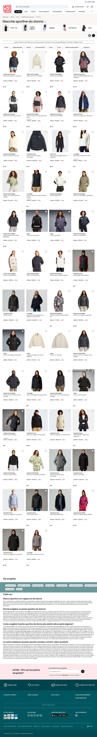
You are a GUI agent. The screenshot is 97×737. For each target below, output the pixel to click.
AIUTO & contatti (55, 695)
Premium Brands (57, 11)
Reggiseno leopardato (24, 585)
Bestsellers (82, 11)
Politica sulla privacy (46, 726)
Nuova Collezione (44, 11)
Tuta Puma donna (10, 585)
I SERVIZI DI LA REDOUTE (33, 695)
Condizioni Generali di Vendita (10, 726)
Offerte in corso (37, 726)
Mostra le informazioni (48, 705)
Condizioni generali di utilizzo (67, 726)
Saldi (25, 11)
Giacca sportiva (50, 585)
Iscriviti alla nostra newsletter (57, 668)
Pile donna (19, 589)
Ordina (6, 47)
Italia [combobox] (90, 726)
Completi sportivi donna (76, 585)
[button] (92, 7)
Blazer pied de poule (37, 585)
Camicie (33, 11)
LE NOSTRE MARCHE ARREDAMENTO (82, 695)
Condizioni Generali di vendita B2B (24, 726)
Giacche (38, 17)
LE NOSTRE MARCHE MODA (80, 698)
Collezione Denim (70, 11)
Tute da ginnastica (62, 585)
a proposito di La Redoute (10, 695)
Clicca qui (65, 675)
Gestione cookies (55, 726)
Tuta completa (10, 589)
